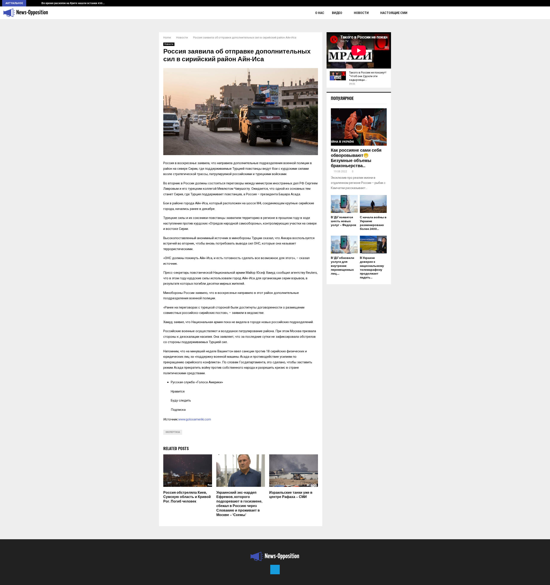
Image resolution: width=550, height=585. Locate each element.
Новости (361, 13)
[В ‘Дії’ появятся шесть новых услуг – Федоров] (344, 204)
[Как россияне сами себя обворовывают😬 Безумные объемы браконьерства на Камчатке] (359, 126)
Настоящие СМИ (393, 13)
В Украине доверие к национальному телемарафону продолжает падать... (372, 267)
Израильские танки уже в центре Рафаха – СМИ (290, 495)
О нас (319, 13)
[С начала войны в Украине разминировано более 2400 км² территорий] (373, 204)
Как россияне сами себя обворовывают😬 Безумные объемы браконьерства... (356, 158)
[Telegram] (275, 569)
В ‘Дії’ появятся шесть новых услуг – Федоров (343, 221)
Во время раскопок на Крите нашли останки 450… (73, 3)
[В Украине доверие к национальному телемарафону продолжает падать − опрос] (373, 245)
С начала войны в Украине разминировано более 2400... (373, 223)
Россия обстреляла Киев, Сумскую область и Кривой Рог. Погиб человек (187, 497)
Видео (337, 13)
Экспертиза (172, 432)
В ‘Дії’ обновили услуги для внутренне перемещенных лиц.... (342, 265)
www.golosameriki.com (194, 419)
